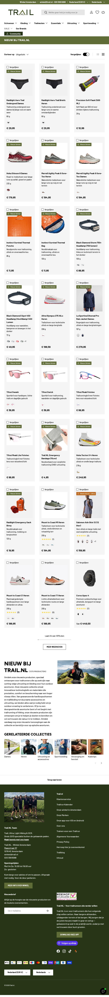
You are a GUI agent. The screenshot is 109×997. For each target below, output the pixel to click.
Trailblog (61, 852)
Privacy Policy (63, 841)
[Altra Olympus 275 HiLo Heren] (54, 298)
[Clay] (43, 618)
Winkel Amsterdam (28, 2)
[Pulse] (8, 618)
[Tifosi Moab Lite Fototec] (20, 438)
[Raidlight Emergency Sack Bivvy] (20, 505)
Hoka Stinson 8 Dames (17, 173)
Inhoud (60, 857)
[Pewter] (82, 265)
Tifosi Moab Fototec (85, 392)
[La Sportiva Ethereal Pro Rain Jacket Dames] (89, 298)
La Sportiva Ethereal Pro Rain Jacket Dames (87, 317)
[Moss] (43, 544)
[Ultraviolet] (12, 618)
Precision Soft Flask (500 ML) (88, 102)
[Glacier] (52, 544)
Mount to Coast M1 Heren (52, 522)
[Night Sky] (82, 335)
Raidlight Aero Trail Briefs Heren (53, 102)
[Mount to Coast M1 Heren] (54, 505)
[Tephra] (52, 618)
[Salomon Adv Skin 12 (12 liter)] (89, 505)
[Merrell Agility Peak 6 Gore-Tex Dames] (89, 156)
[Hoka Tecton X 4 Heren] (89, 438)
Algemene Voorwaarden (68, 836)
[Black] (8, 122)
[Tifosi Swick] (54, 375)
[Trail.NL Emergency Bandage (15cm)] (54, 438)
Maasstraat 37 (10, 848)
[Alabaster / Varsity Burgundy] (8, 189)
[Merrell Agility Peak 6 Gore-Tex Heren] (54, 156)
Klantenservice (64, 799)
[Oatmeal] (47, 544)
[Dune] (47, 618)
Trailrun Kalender (65, 804)
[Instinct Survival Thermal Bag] (54, 225)
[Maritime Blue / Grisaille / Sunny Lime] (91, 541)
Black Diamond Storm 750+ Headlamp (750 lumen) (88, 244)
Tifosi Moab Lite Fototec (18, 455)
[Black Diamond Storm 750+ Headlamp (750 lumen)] (89, 225)
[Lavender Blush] (12, 404)
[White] (82, 614)
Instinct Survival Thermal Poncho (18, 244)
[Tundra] (22, 341)
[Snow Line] (56, 618)
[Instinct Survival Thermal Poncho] (20, 225)
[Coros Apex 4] (89, 578)
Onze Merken (63, 815)
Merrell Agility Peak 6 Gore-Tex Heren (54, 175)
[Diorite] (78, 191)
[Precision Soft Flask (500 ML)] (89, 83)
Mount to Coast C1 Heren (18, 595)
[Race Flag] (82, 541)
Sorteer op (9, 54)
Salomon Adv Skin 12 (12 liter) (87, 524)
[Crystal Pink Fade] (8, 404)
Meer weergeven (54, 647)
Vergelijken (75, 54)
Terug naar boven (54, 780)
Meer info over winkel (18, 885)
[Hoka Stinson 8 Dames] (20, 156)
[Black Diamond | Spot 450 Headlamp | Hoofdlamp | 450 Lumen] (20, 298)
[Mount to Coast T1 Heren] (54, 578)
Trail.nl (12, 985)
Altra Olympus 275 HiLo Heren (52, 317)
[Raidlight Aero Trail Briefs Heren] (54, 83)
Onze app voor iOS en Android (70, 820)
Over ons (61, 825)
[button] (103, 12)
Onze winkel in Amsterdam (69, 809)
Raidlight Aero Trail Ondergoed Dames (15, 102)
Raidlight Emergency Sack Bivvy (19, 524)
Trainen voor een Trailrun (68, 831)
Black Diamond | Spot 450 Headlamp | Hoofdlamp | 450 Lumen (19, 318)
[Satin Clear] (43, 404)
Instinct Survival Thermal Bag (53, 244)
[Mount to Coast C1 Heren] (20, 578)
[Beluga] (43, 191)
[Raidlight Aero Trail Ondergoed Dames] (20, 83)
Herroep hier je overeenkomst (71, 847)
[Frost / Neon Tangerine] (78, 471)
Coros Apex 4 (82, 595)
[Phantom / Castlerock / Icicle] (87, 541)
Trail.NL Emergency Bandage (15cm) (50, 457)
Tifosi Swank (13, 392)
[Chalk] (78, 335)
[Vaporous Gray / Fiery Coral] (43, 335)
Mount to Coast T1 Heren (52, 595)
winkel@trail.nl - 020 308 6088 (53, 2)
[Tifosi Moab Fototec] (89, 375)
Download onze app (69, 934)
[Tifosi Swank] (20, 375)
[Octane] (17, 341)
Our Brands (21, 28)
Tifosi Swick (47, 392)
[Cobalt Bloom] (78, 404)
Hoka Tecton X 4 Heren (87, 455)
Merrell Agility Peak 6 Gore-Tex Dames (89, 175)
